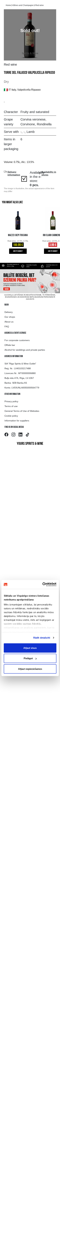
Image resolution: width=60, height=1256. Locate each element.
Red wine (39, 5)
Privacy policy (11, 401)
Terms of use (11, 406)
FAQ (6, 326)
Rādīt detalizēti (41, 637)
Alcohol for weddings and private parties (24, 350)
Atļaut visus (30, 647)
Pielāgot (28, 658)
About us (8, 321)
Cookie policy (11, 416)
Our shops (9, 317)
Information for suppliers (16, 420)
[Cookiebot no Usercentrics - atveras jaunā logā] (42, 584)
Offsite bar (9, 345)
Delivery (8, 312)
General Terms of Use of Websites (21, 411)
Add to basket (18, 251)
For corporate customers (17, 340)
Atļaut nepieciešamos (30, 668)
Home (8, 5)
